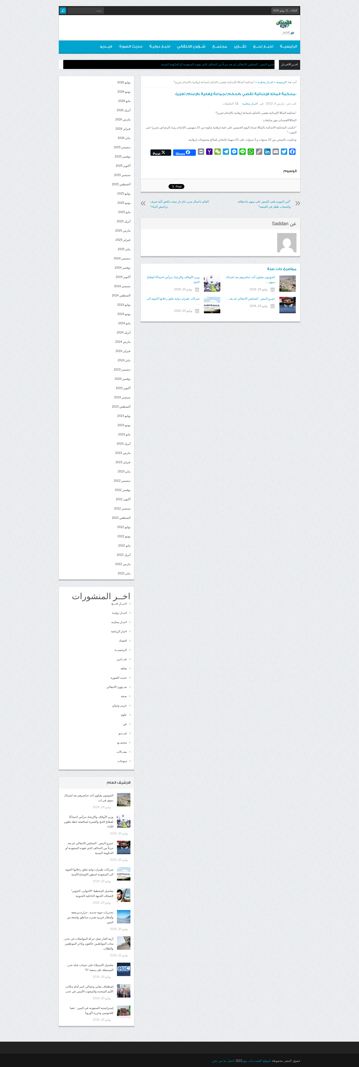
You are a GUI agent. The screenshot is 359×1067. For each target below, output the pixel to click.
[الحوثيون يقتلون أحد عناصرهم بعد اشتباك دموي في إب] (123, 799)
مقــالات (121, 752)
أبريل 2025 (123, 221)
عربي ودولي (119, 705)
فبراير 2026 (123, 128)
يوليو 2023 (123, 416)
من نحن (217, 1061)
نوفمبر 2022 (122, 490)
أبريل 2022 (123, 555)
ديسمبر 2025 (122, 147)
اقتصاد (123, 640)
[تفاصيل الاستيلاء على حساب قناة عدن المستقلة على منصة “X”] (123, 969)
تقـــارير (240, 46)
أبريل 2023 (123, 443)
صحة (124, 696)
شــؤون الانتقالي (191, 46)
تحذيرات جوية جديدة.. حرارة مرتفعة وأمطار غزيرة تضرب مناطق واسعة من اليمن (90, 917)
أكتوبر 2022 (123, 499)
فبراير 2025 (123, 240)
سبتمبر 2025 (122, 175)
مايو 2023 (124, 434)
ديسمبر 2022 (122, 480)
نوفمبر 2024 (122, 267)
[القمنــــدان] (284, 31)
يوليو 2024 (123, 304)
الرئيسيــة (288, 46)
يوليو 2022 (123, 527)
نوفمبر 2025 (122, 156)
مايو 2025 (124, 212)
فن (125, 724)
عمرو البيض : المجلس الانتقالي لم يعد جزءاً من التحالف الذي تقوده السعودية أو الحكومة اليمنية (218, 64)
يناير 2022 (124, 573)
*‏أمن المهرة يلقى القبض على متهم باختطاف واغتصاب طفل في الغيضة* (264, 204)
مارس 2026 (122, 119)
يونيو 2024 (123, 314)
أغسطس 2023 (121, 406)
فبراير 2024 (123, 351)
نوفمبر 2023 (122, 379)
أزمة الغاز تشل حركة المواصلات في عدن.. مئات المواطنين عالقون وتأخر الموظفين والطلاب (88, 943)
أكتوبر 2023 (123, 388)
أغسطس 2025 (121, 184)
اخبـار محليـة (265, 82)
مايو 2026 (124, 101)
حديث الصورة (130, 46)
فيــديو (106, 46)
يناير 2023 (124, 471)
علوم (124, 714)
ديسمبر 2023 (122, 369)
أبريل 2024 (123, 332)
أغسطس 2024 (121, 295)
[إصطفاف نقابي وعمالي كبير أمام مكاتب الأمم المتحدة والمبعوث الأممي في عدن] (123, 991)
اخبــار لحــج (263, 46)
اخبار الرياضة (119, 631)
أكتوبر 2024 (123, 277)
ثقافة (124, 668)
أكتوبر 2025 (123, 165)
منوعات (122, 761)
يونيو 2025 (123, 203)
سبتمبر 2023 (122, 397)
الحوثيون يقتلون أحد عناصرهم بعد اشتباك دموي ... (250, 279)
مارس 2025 (122, 230)
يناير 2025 (124, 249)
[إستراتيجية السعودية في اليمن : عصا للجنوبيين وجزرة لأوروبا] (123, 1012)
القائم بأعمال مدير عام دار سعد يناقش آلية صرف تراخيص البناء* (179, 204)
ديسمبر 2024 (122, 258)
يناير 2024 (124, 360)
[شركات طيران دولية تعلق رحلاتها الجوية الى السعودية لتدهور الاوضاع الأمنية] (123, 874)
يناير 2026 (124, 138)
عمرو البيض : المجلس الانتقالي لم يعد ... (250, 298)
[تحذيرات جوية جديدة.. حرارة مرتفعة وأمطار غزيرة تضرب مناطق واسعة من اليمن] (123, 916)
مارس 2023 (122, 453)
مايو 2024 (124, 323)
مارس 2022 (122, 564)
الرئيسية (281, 82)
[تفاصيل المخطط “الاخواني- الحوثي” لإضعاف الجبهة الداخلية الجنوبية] (123, 895)
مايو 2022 (124, 545)
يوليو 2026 (123, 82)
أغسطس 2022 (121, 517)
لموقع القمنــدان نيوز (256, 1061)
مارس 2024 (122, 341)
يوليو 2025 (123, 193)
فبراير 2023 (123, 462)
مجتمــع (219, 46)
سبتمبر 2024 (122, 286)
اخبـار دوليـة (159, 46)
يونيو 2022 (123, 536)
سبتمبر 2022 (122, 508)
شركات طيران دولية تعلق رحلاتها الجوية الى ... (173, 301)
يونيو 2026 (123, 91)
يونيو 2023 (123, 425)
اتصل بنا (228, 1061)
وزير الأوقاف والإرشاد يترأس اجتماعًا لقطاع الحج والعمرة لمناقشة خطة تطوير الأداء (88, 821)
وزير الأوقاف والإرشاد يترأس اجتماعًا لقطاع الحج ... (173, 279)
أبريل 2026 (123, 110)
